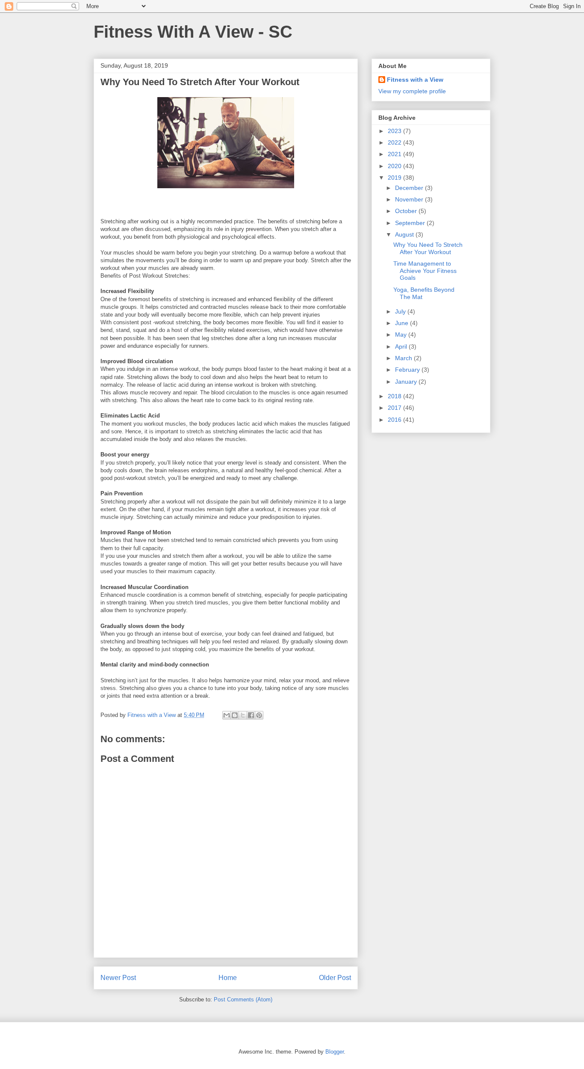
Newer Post (118, 977)
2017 (395, 407)
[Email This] (226, 715)
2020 (395, 166)
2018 (395, 396)
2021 (395, 154)
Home (227, 977)
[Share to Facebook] (251, 715)
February (408, 369)
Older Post (335, 977)
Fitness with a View (415, 79)
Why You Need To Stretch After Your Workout (428, 248)
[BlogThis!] (234, 715)
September (411, 222)
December (410, 187)
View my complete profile (412, 91)
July (401, 311)
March (404, 358)
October (407, 210)
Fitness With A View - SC (193, 31)
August (405, 234)
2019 (395, 177)
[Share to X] (243, 715)
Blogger (334, 1051)
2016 (395, 419)
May (401, 334)
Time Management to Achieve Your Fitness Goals (425, 270)
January (407, 381)
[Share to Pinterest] (259, 715)
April (402, 346)
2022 (395, 142)
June (402, 323)
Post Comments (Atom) (243, 999)
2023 (395, 130)
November (410, 199)
